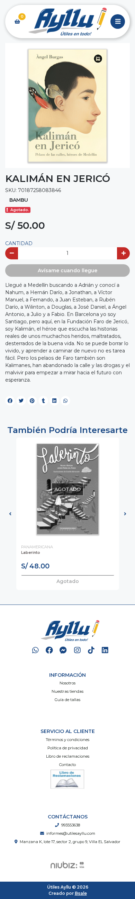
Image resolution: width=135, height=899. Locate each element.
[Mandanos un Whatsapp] (35, 650)
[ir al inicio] (70, 630)
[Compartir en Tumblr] (43, 401)
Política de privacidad (67, 748)
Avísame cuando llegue (67, 270)
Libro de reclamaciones (67, 756)
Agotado (67, 581)
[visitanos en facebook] (49, 650)
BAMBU (18, 200)
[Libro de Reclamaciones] (67, 778)
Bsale (81, 893)
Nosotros (67, 683)
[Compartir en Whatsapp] (65, 401)
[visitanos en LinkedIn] (105, 650)
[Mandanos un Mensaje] (63, 650)
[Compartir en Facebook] (10, 401)
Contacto (67, 764)
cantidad (19, 243)
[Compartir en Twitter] (21, 401)
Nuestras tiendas (67, 691)
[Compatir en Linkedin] (54, 401)
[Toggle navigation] (117, 21)
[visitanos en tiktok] (91, 650)
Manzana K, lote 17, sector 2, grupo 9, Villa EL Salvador (70, 841)
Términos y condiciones (67, 739)
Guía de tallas (67, 699)
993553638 (70, 825)
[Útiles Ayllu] (67, 21)
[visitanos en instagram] (77, 650)
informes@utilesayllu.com (70, 833)
